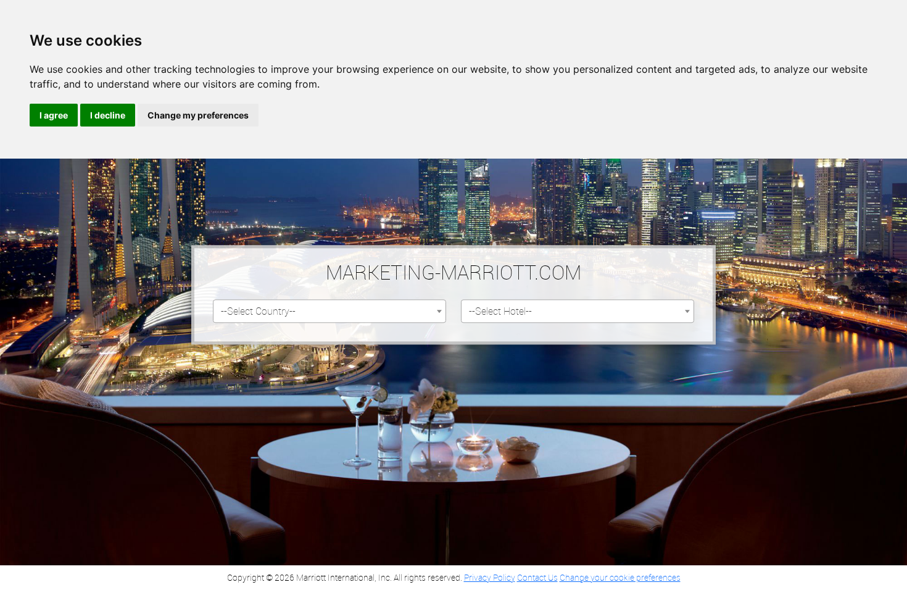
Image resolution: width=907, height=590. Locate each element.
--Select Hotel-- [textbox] (500, 311)
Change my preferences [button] (198, 115)
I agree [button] (53, 115)
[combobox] (329, 311)
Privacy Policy (489, 577)
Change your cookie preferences (620, 577)
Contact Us (537, 577)
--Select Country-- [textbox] (258, 311)
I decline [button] (107, 115)
